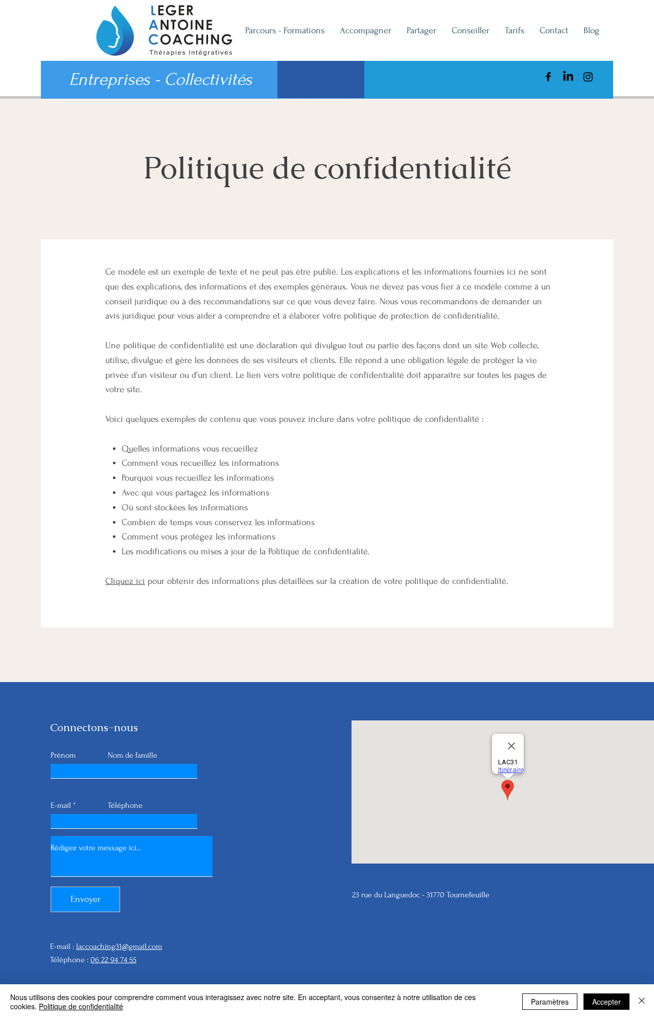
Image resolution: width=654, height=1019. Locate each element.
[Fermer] (642, 1001)
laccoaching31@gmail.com (119, 946)
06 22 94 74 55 (113, 959)
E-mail (61, 805)
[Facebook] (548, 77)
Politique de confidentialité (81, 1006)
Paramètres (550, 1002)
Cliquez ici (125, 581)
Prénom (63, 755)
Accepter (606, 1002)
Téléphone (125, 805)
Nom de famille (132, 755)
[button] (320, 79)
